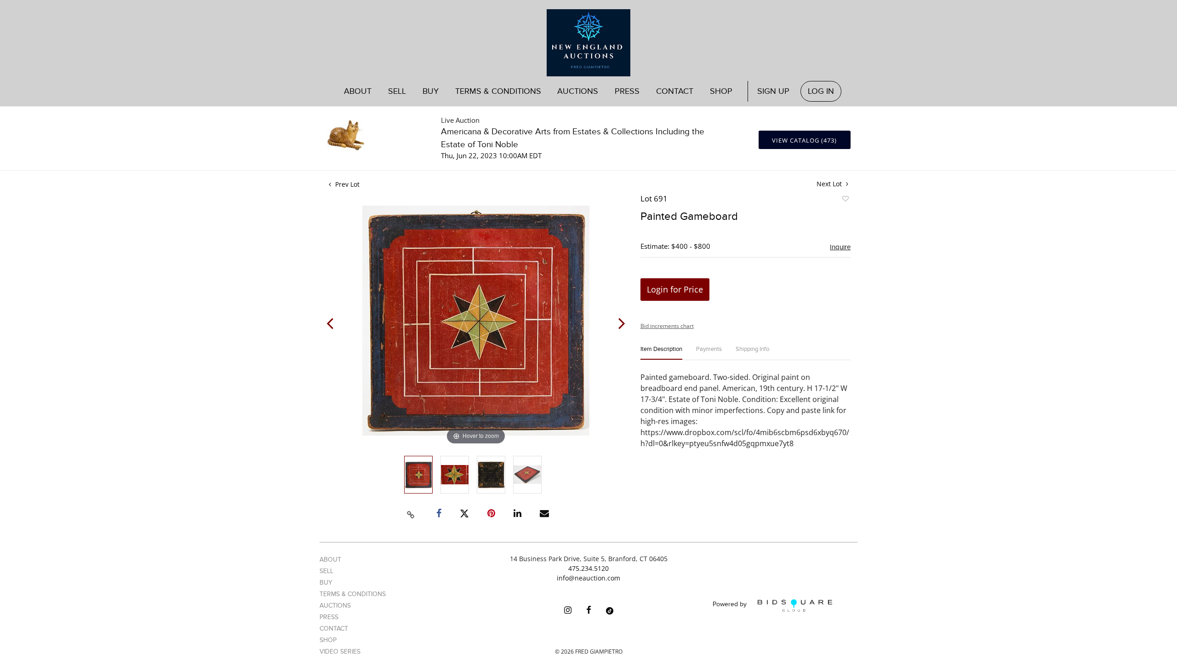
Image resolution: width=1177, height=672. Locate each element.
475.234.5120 (588, 568)
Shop (721, 91)
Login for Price (675, 289)
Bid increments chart (667, 326)
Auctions (335, 605)
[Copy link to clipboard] (411, 513)
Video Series (340, 651)
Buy (326, 582)
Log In (821, 91)
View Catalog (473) (804, 140)
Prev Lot (346, 184)
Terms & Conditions (498, 91)
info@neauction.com (588, 578)
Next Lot (830, 184)
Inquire (840, 247)
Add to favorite (845, 200)
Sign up (773, 91)
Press (627, 91)
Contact (674, 91)
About (357, 91)
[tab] (661, 353)
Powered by (730, 605)
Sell (326, 571)
